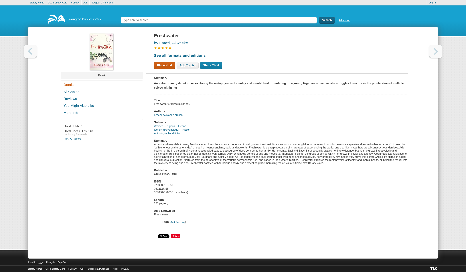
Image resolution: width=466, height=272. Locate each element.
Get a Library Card (57, 2)
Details (69, 85)
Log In (432, 2)
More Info (71, 113)
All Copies (71, 92)
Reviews (70, 99)
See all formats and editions (180, 55)
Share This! (211, 65)
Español (62, 262)
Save (177, 236)
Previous (30, 51)
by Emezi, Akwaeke (171, 43)
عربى (41, 262)
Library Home (37, 2)
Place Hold (164, 65)
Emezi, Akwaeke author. (168, 114)
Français (50, 262)
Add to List (188, 65)
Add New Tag (177, 222)
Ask (85, 2)
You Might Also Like (79, 106)
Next (435, 51)
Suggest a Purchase (102, 2)
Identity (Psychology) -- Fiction (172, 129)
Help (115, 268)
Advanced (344, 20)
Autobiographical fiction (167, 133)
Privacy (125, 268)
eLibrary (75, 2)
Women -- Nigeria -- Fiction (170, 126)
